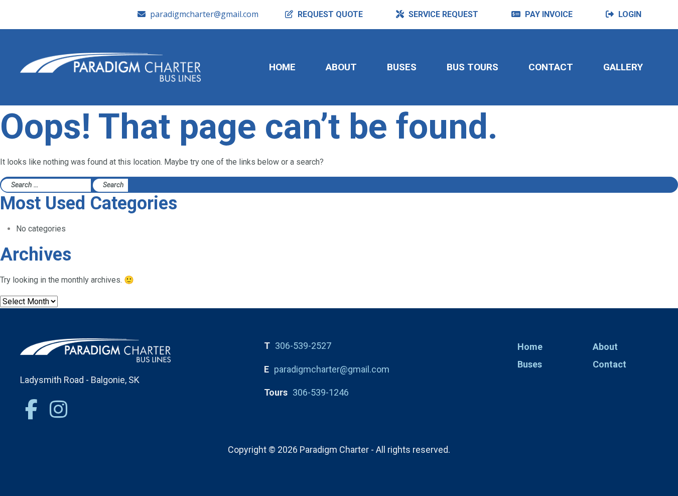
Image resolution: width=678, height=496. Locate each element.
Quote (330, 14)
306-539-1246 (321, 392)
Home (282, 67)
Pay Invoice (548, 14)
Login (628, 14)
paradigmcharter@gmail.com (204, 14)
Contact (550, 67)
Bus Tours (472, 67)
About (341, 67)
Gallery (623, 67)
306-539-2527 (303, 345)
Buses (402, 67)
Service (442, 14)
